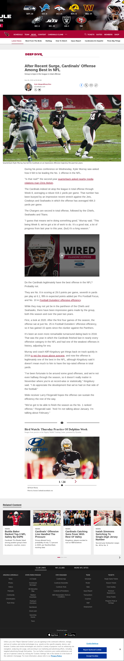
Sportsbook (32, 599)
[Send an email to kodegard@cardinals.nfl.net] (39, 89)
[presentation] (120, 550)
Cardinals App (61, 571)
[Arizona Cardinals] (62, 638)
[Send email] (91, 86)
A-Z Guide (32, 571)
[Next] (75, 473)
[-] (37, 55)
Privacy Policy (45, 656)
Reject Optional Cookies (92, 650)
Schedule (88, 571)
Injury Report (88, 583)
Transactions (88, 587)
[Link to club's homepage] (7, 34)
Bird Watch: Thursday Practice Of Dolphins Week (58, 421)
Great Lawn (32, 603)
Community (10, 587)
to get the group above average (47, 351)
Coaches (88, 591)
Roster (88, 575)
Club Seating (111, 579)
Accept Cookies (92, 656)
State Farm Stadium (32, 567)
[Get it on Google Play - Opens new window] (70, 628)
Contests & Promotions (61, 583)
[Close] (120, 649)
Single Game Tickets (111, 571)
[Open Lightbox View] (62, 457)
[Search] (85, 34)
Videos (10, 579)
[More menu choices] (66, 34)
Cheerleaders (10, 591)
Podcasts (10, 583)
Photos (10, 575)
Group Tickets (111, 589)
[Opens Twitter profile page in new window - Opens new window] (35, 89)
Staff (87, 595)
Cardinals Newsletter (61, 575)
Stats (88, 579)
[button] (62, 251)
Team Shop (10, 595)
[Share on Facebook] (81, 86)
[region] (62, 649)
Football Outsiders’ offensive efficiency (55, 296)
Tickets (111, 567)
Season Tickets (111, 575)
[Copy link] (96, 85)
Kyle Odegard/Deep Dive (42, 84)
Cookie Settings (92, 643)
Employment (88, 599)
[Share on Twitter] (86, 86)
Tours (32, 613)
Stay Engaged (61, 567)
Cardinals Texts (61, 579)
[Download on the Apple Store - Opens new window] (53, 627)
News (10, 571)
